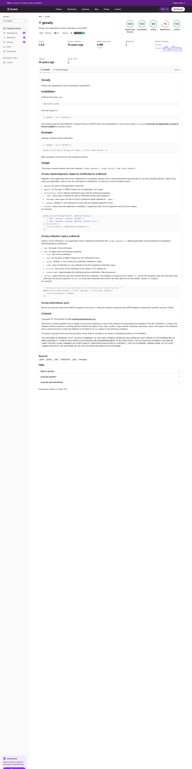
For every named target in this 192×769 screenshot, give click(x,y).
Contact (118, 9)
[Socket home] (12, 9)
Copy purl (65, 33)
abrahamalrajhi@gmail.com (84, 319)
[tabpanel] (110, 212)
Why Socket (71, 9)
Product (59, 9)
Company (85, 9)
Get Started (178, 9)
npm (40, 16)
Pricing (106, 9)
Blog (96, 9)
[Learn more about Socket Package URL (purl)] (71, 33)
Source (177, 70)
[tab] (45, 70)
